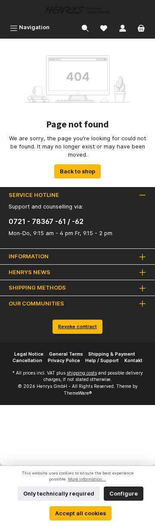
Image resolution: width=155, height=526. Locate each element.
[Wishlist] (103, 27)
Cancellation (27, 360)
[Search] (85, 27)
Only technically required (58, 493)
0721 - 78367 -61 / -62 (46, 221)
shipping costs (82, 373)
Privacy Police (64, 360)
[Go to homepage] (77, 10)
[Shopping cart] (141, 27)
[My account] (122, 27)
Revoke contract (77, 326)
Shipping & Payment (111, 354)
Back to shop (77, 171)
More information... (87, 479)
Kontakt (133, 360)
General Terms (66, 354)
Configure (123, 493)
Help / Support (102, 360)
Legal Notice (28, 354)
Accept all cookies (80, 513)
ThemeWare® (78, 393)
